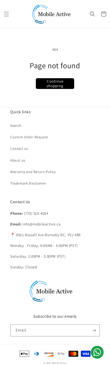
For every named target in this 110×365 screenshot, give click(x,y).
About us (17, 160)
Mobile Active (59, 362)
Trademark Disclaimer (28, 183)
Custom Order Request (29, 137)
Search (15, 125)
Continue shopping (55, 83)
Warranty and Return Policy (33, 171)
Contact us (19, 148)
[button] (6, 14)
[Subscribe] (94, 330)
